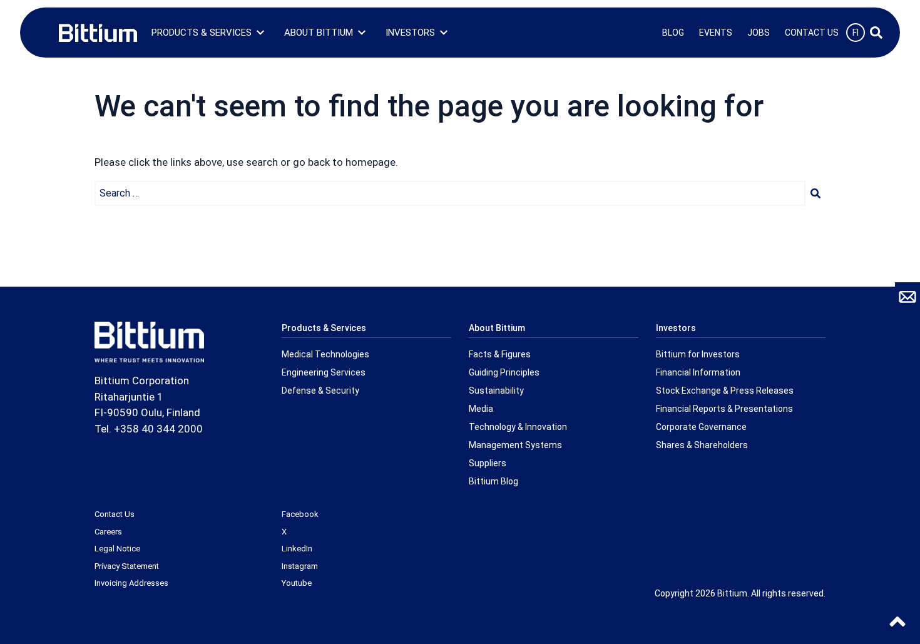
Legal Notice (117, 548)
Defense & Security (320, 391)
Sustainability (496, 391)
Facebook (300, 514)
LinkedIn (297, 548)
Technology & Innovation (518, 427)
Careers (108, 531)
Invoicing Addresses (131, 583)
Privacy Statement (127, 566)
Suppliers (487, 463)
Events (715, 33)
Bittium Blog (493, 481)
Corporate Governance (701, 427)
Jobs (758, 33)
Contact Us (812, 33)
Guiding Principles (504, 372)
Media (481, 409)
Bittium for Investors (698, 354)
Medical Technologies (325, 354)
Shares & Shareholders (702, 445)
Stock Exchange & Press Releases (725, 391)
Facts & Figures (500, 354)
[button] (815, 193)
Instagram (300, 566)
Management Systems (515, 445)
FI (855, 33)
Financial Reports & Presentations (724, 409)
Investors (410, 32)
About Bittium (318, 32)
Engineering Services (323, 372)
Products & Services (201, 32)
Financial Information (698, 372)
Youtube (297, 583)
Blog (673, 33)
